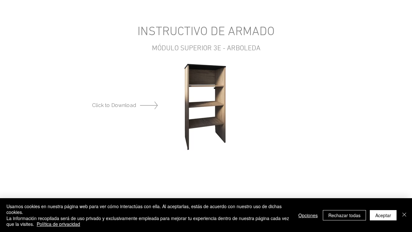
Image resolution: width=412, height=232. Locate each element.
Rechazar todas (344, 215)
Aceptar (383, 215)
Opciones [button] (308, 215)
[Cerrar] (404, 215)
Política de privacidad (58, 224)
